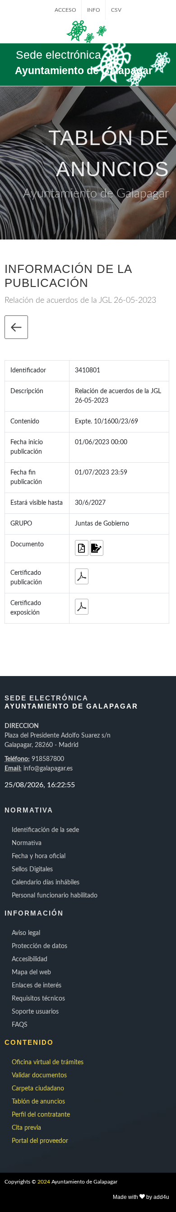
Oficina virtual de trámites (47, 1062)
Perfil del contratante (41, 1115)
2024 (43, 1181)
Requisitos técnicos (38, 999)
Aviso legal (26, 933)
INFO (93, 10)
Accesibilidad (29, 959)
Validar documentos (39, 1075)
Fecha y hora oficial (38, 856)
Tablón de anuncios (38, 1102)
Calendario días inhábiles (45, 882)
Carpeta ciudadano (38, 1088)
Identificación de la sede (45, 830)
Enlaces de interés (36, 985)
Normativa (27, 843)
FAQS (20, 1025)
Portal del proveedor (40, 1141)
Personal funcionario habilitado (54, 896)
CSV (116, 10)
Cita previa (26, 1128)
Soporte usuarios (35, 1012)
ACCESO (65, 10)
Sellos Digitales (32, 869)
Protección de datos (39, 946)
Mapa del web (31, 972)
